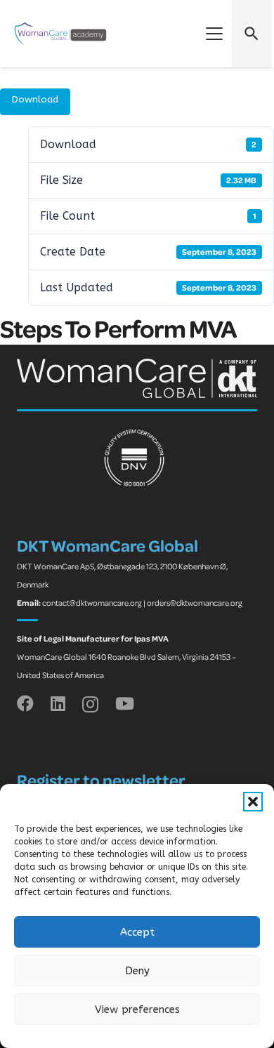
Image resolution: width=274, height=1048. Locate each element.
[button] (253, 802)
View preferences (137, 1009)
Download (35, 99)
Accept (137, 932)
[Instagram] (90, 704)
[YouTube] (124, 703)
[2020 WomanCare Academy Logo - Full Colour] (60, 34)
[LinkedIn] (58, 703)
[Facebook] (25, 703)
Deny (137, 970)
